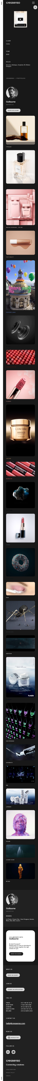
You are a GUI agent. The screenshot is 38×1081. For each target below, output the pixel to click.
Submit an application (15, 989)
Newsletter (15, 1037)
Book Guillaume (13, 110)
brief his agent (16, 953)
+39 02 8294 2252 (27, 1011)
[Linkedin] (13, 1052)
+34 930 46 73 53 (26, 1008)
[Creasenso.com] (13, 3)
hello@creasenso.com (15, 1024)
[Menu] (33, 3)
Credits (8, 1075)
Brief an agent (13, 975)
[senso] (1, 3)
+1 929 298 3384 (26, 1004)
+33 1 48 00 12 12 (26, 1002)
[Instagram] (8, 1052)
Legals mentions (11, 1069)
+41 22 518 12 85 (26, 1006)
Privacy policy (10, 1072)
